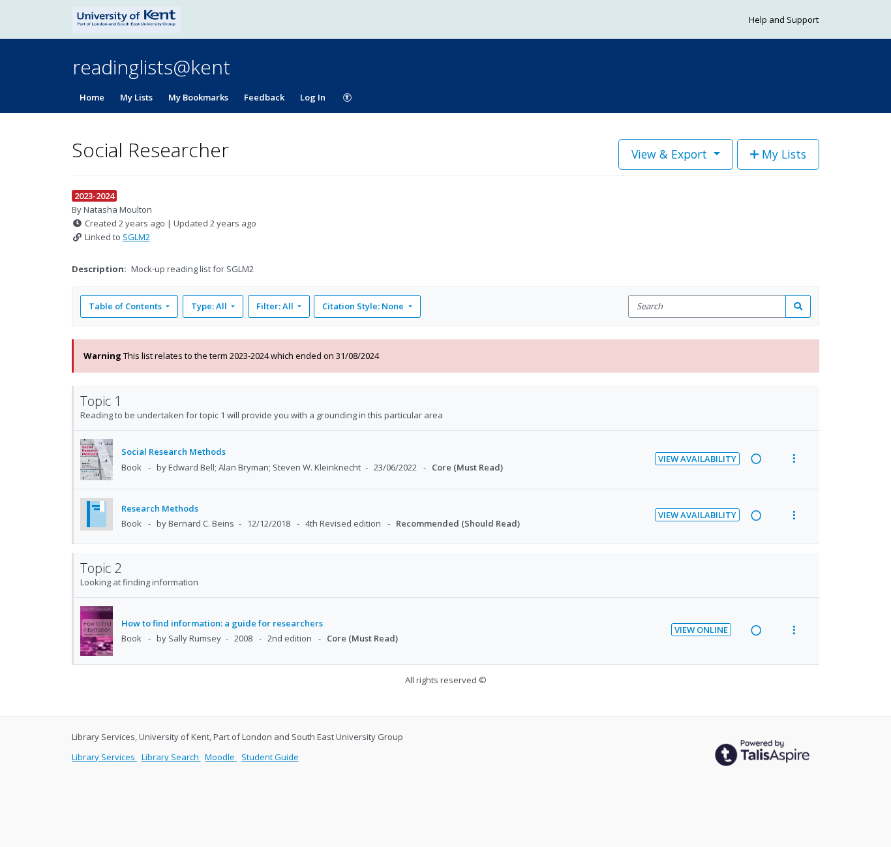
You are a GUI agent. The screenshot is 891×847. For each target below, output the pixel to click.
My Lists (136, 97)
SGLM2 (136, 237)
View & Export (669, 154)
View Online (701, 630)
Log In (312, 97)
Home (92, 97)
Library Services (104, 757)
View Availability (697, 459)
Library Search (171, 757)
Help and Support (784, 19)
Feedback (264, 97)
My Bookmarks (198, 97)
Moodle (221, 757)
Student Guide (270, 757)
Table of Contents (125, 306)
